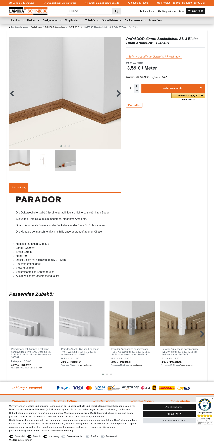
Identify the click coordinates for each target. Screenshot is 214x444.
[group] (81, 323)
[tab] (18, 187)
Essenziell (20, 436)
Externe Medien (75, 436)
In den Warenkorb (172, 88)
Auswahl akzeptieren (174, 420)
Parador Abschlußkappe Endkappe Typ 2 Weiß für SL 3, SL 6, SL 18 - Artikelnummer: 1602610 (80, 352)
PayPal (94, 436)
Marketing (53, 436)
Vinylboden (72, 20)
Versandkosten (36, 368)
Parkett (31, 20)
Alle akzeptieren (174, 407)
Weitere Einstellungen (20, 439)
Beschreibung (19, 187)
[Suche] (116, 11)
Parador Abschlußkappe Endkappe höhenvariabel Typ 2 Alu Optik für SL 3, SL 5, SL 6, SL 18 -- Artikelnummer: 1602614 (31, 353)
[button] (188, 97)
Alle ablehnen (174, 413)
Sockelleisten (110, 20)
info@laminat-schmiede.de (104, 3)
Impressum (69, 427)
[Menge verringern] (136, 90)
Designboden (51, 20)
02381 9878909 (139, 3)
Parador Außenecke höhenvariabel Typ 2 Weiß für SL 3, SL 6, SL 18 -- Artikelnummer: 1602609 (180, 352)
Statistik (37, 436)
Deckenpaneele (134, 20)
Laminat (16, 20)
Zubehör (90, 20)
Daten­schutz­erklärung (61, 430)
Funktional (111, 436)
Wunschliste (135, 105)
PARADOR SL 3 (75, 27)
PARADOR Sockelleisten (55, 27)
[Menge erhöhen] (136, 86)
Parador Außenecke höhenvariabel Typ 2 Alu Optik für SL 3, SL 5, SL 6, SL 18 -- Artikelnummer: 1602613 (130, 352)
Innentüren (155, 20)
